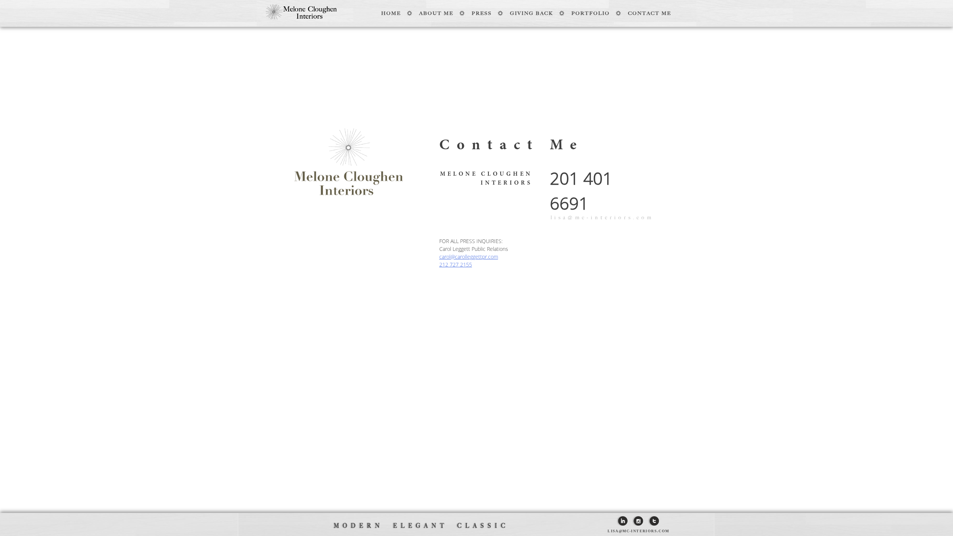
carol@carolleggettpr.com (468, 256)
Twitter (653, 521)
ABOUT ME (436, 13)
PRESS (482, 13)
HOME (391, 13)
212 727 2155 (455, 264)
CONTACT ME (649, 13)
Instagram (637, 521)
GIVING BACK (531, 13)
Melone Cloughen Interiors (301, 11)
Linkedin (622, 521)
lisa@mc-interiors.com (602, 217)
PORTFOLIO (590, 13)
